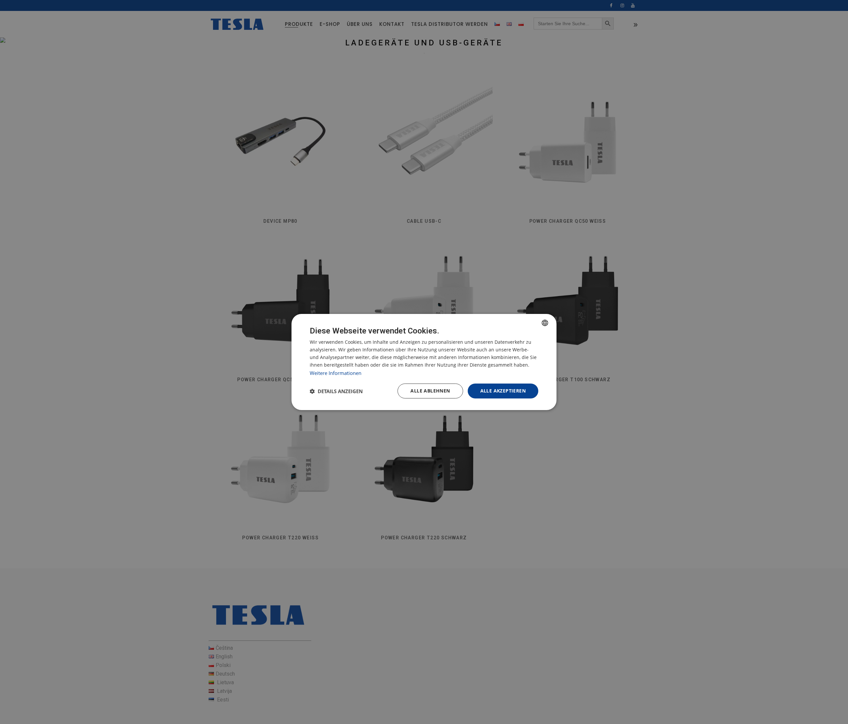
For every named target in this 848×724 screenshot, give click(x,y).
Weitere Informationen (335, 373)
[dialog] (424, 362)
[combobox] (545, 323)
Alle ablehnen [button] (430, 391)
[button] (336, 391)
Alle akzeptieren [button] (503, 391)
